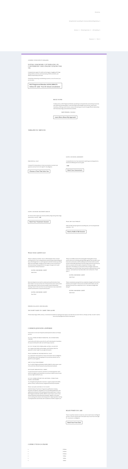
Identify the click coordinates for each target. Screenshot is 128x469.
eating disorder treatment (41, 381)
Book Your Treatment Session (39, 222)
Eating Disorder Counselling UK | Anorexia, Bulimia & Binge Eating (84, 21)
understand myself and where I (50, 282)
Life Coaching (95, 30)
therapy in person (50, 342)
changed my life (92, 282)
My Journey (97, 12)
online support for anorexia (39, 215)
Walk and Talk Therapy (71, 225)
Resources (91, 39)
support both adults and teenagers (38, 348)
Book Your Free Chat (74, 422)
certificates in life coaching (39, 392)
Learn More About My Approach (65, 117)
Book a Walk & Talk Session (76, 232)
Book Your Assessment (74, 170)
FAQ (98, 39)
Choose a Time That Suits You (39, 171)
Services (76, 30)
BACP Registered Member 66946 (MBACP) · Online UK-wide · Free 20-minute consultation (44, 86)
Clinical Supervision (85, 30)
